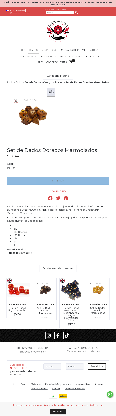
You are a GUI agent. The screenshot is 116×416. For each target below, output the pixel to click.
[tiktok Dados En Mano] (66, 335)
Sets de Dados (33, 82)
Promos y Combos (71, 56)
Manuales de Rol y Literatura (79, 50)
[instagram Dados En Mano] (48, 335)
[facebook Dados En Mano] (57, 335)
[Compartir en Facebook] (50, 198)
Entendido (58, 411)
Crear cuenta (49, 10)
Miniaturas (49, 50)
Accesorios (48, 56)
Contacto (92, 56)
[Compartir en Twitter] (58, 198)
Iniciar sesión (61, 10)
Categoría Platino (53, 82)
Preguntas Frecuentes (52, 62)
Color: (10, 164)
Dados (33, 50)
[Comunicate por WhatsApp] (110, 394)
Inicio (21, 50)
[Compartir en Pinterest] (66, 198)
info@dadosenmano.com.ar (18, 13)
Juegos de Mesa (27, 56)
